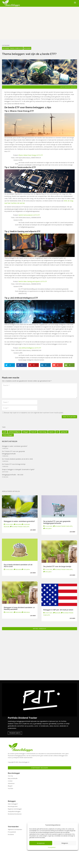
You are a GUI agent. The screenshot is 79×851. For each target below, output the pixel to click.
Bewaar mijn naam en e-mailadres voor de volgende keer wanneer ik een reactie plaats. (33, 413)
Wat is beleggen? (13, 804)
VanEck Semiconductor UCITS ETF (29, 215)
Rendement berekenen (15, 814)
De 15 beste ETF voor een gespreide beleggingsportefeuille (56, 522)
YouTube (10, 788)
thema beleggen (8, 435)
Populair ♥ (26, 569)
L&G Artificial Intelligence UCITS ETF (29, 348)
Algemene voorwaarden (15, 829)
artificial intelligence (14, 432)
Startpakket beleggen (39, 768)
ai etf (4, 432)
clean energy (43, 432)
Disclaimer (11, 834)
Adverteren (11, 783)
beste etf (33, 432)
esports (51, 432)
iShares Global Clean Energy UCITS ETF (30, 155)
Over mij (10, 776)
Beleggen (27, 48)
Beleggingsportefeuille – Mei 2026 (12, 475)
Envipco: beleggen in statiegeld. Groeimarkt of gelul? (18, 469)
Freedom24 (26, 612)
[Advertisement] (39, 23)
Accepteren (41, 843)
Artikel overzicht (39, 628)
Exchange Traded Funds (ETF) (12, 48)
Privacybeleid (51, 847)
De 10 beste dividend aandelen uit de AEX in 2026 (17, 459)
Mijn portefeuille (12, 778)
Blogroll (10, 786)
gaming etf (64, 432)
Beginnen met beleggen (15, 809)
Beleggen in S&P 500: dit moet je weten (58, 610)
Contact (10, 781)
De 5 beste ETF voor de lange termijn (13, 464)
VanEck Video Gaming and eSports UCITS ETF (32, 281)
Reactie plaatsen (69, 417)
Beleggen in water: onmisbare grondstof (14, 446)
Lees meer (33, 530)
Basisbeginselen (13, 806)
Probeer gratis (15, 733)
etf (57, 432)
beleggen (25, 432)
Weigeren (64, 843)
